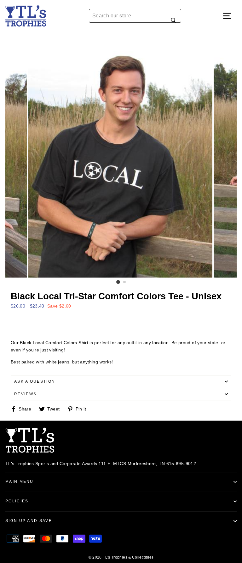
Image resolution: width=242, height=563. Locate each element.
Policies (17, 501)
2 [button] (124, 282)
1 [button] (118, 282)
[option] (121, 155)
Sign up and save (28, 521)
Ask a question (34, 381)
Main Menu (19, 481)
